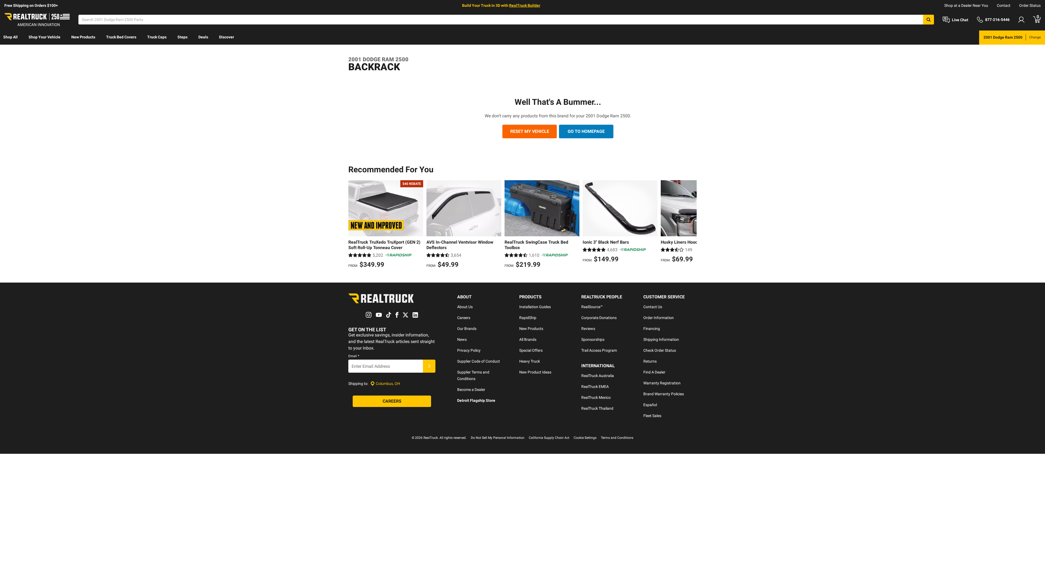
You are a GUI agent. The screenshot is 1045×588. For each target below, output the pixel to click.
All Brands (527, 339)
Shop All (10, 37)
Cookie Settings (585, 438)
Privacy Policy (469, 350)
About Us (465, 307)
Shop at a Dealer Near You (966, 5)
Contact (1003, 5)
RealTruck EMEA (595, 386)
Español (650, 405)
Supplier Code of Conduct (478, 361)
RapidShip (527, 318)
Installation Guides (535, 307)
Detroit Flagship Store (476, 400)
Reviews (588, 328)
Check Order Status (659, 350)
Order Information (658, 318)
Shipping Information (661, 339)
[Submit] (429, 366)
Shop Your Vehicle (44, 37)
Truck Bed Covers (121, 37)
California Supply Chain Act (549, 438)
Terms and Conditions (617, 438)
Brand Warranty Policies (663, 394)
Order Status (1030, 5)
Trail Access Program (599, 350)
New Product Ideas (535, 372)
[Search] (928, 19)
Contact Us (652, 307)
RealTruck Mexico (596, 397)
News (462, 339)
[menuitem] (10, 37)
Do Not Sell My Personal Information (497, 438)
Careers (463, 318)
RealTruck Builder (524, 5)
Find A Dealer (654, 372)
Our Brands (467, 328)
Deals (203, 37)
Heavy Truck (529, 361)
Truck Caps (157, 37)
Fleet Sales (652, 416)
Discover (226, 37)
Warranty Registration (662, 383)
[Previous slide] (353, 225)
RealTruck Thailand (597, 408)
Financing (651, 328)
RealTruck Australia (597, 375)
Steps (182, 37)
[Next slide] (691, 225)
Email (353, 356)
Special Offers (531, 350)
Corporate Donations (599, 318)
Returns (650, 361)
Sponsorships (592, 339)
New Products (83, 37)
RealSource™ (592, 307)
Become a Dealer (471, 389)
